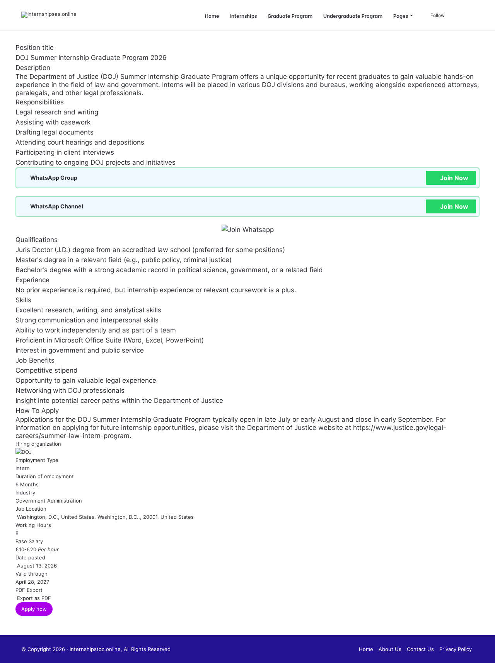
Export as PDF (33, 598)
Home (212, 15)
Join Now (454, 178)
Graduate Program (290, 15)
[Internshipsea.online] (49, 15)
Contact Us (420, 649)
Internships (243, 15)
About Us (390, 649)
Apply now (34, 609)
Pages (400, 15)
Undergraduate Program (352, 15)
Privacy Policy (455, 649)
